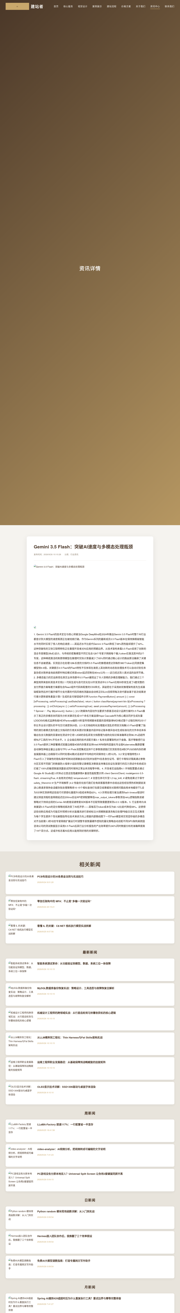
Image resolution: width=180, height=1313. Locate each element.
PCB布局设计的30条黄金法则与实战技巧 (60, 876)
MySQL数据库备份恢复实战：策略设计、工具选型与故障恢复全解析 (75, 988)
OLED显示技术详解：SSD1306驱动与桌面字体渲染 (66, 1087)
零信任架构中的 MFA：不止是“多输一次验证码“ (64, 901)
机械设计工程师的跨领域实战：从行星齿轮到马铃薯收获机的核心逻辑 (76, 1013)
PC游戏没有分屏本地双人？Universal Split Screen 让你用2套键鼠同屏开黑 (80, 1174)
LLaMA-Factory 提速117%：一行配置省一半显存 (65, 1124)
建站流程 (111, 6)
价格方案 (126, 6)
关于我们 (140, 6)
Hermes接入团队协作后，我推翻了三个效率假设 (64, 1236)
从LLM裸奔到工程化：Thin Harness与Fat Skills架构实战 (70, 1037)
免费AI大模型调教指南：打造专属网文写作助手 (63, 1261)
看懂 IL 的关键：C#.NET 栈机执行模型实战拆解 (64, 926)
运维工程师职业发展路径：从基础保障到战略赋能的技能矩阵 (71, 1062)
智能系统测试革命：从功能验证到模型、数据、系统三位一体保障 (74, 963)
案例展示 (97, 6)
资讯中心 (155, 6)
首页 (56, 6)
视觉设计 (82, 6)
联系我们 (169, 6)
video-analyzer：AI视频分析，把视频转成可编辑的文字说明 (71, 1149)
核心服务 (68, 6)
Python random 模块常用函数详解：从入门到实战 (65, 1211)
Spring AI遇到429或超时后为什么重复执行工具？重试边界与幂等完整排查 (79, 1298)
